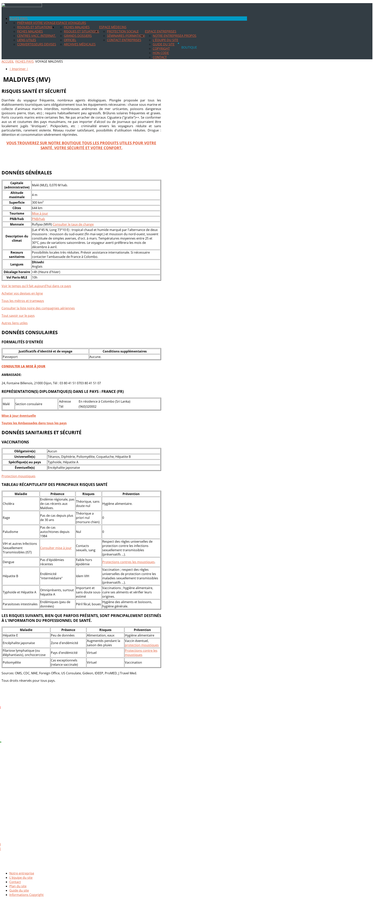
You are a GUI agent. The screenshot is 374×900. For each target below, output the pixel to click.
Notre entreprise (167, 36)
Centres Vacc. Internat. (36, 36)
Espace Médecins (112, 27)
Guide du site (164, 44)
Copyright (161, 48)
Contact (160, 57)
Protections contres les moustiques (128, 562)
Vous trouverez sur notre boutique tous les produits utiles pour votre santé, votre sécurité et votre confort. (81, 145)
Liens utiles (26, 40)
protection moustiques (142, 645)
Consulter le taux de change (73, 224)
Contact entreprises (124, 40)
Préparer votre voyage (36, 23)
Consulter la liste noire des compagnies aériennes (38, 308)
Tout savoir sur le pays (18, 315)
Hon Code (161, 53)
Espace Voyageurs (71, 23)
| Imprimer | (18, 69)
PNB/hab (38, 219)
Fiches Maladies (30, 31)
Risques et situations (34, 27)
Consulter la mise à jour (23, 366)
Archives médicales (80, 44)
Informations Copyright (26, 895)
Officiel (70, 40)
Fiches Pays (18, 18)
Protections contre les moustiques (141, 652)
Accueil (8, 61)
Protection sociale (123, 31)
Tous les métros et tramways (23, 301)
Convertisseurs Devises (36, 44)
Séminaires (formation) (126, 36)
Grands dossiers (78, 36)
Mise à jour (40, 213)
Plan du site (17, 886)
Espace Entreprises (160, 31)
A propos (188, 36)
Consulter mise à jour (56, 548)
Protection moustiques (18, 476)
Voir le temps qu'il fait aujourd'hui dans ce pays (36, 286)
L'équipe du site (165, 40)
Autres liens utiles (15, 323)
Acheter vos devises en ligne (22, 293)
